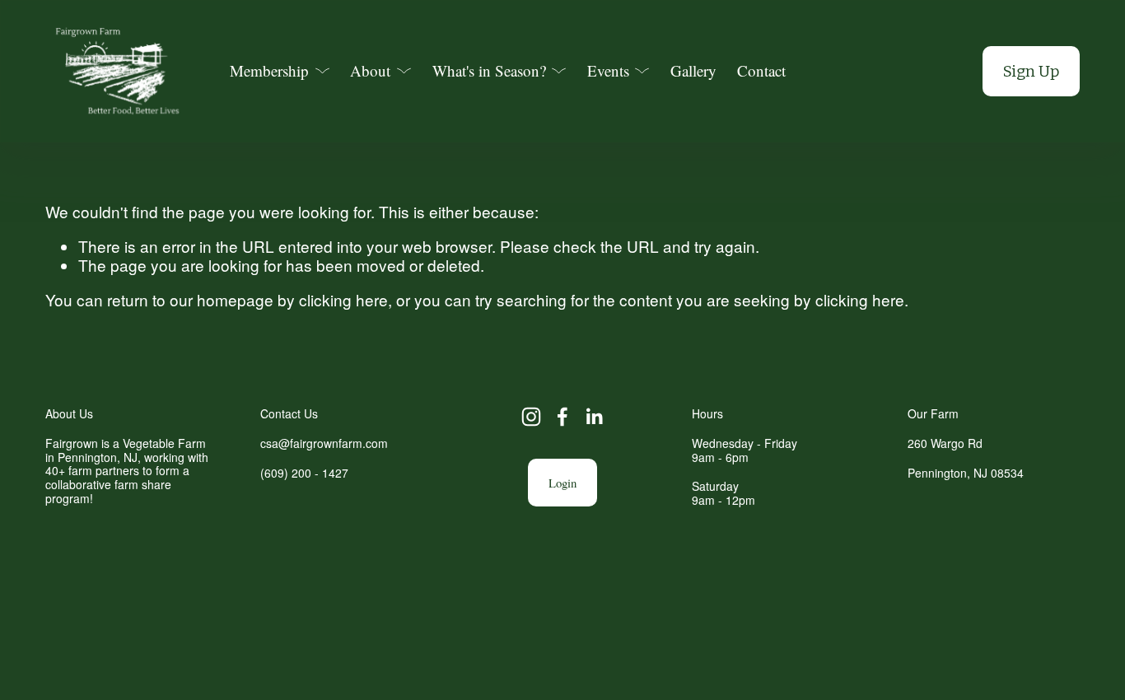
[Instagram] (531, 417)
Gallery (693, 70)
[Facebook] (562, 417)
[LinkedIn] (594, 417)
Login (562, 482)
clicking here (343, 299)
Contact (761, 70)
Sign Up (1031, 71)
